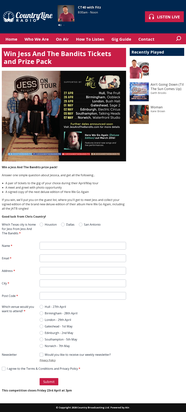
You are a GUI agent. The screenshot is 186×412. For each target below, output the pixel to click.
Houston (51, 225)
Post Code (10, 296)
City (5, 283)
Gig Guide (121, 39)
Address (8, 271)
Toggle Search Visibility (178, 38)
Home (11, 39)
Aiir (127, 407)
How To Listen (90, 39)
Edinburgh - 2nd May (59, 333)
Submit (49, 382)
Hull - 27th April (55, 307)
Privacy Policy (48, 360)
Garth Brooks (158, 93)
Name (7, 246)
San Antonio (92, 225)
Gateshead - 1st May (58, 326)
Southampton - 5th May (61, 339)
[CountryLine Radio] (28, 17)
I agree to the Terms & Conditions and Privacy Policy (43, 369)
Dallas (70, 225)
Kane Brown (158, 111)
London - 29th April (58, 320)
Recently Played (148, 52)
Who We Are (37, 39)
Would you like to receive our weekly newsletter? (78, 355)
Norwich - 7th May (57, 346)
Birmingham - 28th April (61, 313)
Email (6, 258)
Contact (146, 39)
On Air (62, 39)
